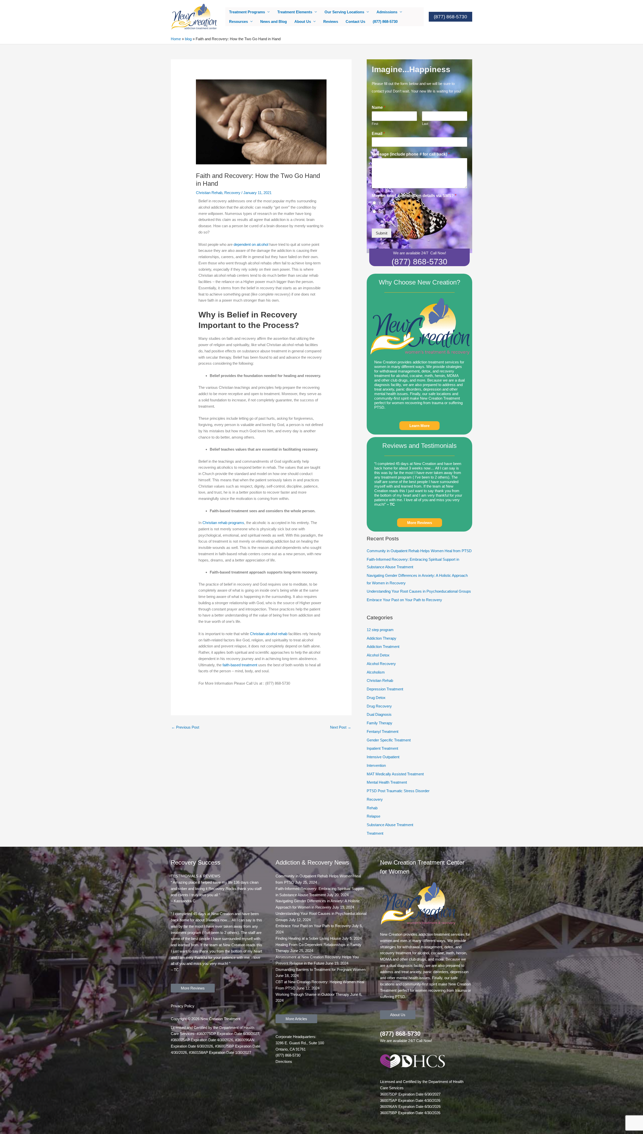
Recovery (232, 193)
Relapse (373, 816)
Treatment (375, 833)
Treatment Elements (294, 12)
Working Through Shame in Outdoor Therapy (312, 994)
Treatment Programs (247, 12)
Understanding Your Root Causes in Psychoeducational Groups (419, 591)
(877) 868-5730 (385, 21)
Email (378, 133)
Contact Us (355, 21)
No (381, 212)
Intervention (376, 765)
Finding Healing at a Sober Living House (308, 938)
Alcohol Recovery (381, 664)
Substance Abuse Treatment (390, 825)
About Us (302, 21)
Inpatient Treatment (382, 748)
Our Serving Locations (344, 12)
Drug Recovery (379, 706)
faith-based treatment (240, 665)
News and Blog (273, 21)
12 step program (380, 630)
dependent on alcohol (251, 244)
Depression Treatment (385, 689)
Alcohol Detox (378, 655)
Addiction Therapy (381, 638)
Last (425, 124)
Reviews (330, 21)
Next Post (340, 727)
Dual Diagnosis (379, 714)
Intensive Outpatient (383, 757)
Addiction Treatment (383, 646)
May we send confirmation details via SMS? (414, 196)
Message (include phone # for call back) (411, 154)
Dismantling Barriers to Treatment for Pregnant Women (320, 969)
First (375, 124)
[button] (450, 17)
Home (176, 39)
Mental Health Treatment (387, 782)
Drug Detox (376, 697)
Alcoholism (376, 672)
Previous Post (185, 727)
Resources (238, 21)
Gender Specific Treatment (389, 740)
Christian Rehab (209, 193)
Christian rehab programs (223, 523)
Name (378, 107)
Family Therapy (379, 723)
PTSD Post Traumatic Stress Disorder (398, 791)
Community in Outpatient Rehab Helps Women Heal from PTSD (419, 551)
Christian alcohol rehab (268, 634)
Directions (284, 1061)
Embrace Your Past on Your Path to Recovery (404, 600)
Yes (382, 203)
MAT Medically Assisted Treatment (395, 774)
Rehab (372, 808)
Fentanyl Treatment (382, 731)
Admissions (387, 12)
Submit (381, 233)
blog (188, 39)
